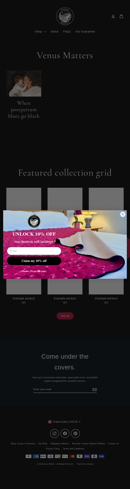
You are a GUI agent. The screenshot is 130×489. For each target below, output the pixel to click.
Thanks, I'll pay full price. (34, 271)
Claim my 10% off (34, 260)
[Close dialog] (123, 214)
